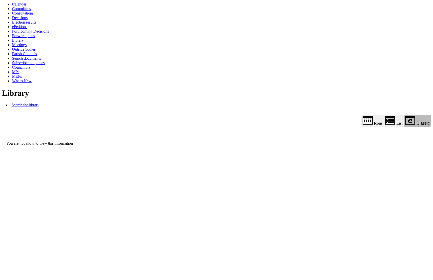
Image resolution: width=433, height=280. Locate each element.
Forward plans (23, 36)
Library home (24, 132)
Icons (378, 123)
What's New (22, 81)
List (399, 123)
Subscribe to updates (28, 63)
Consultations (23, 13)
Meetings (19, 45)
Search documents (26, 58)
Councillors (21, 67)
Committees (21, 9)
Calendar (19, 4)
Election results (24, 22)
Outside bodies (24, 49)
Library (18, 40)
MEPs (17, 76)
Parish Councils (24, 54)
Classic (423, 123)
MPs (15, 72)
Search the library (25, 105)
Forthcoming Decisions (30, 31)
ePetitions (19, 27)
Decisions (20, 18)
